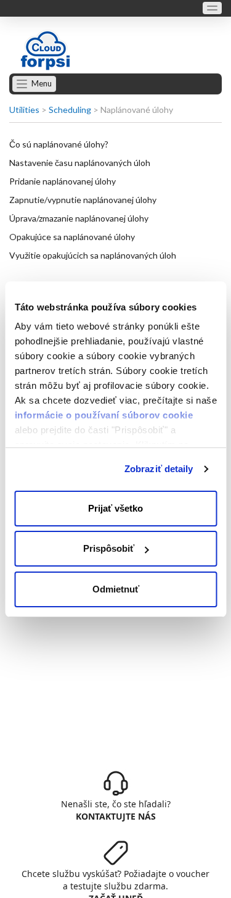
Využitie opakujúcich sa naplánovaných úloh (92, 255)
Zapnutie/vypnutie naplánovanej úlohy (82, 199)
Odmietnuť (115, 589)
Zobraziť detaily (158, 469)
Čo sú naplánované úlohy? (58, 144)
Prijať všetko (115, 508)
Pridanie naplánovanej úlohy (62, 181)
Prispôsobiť (108, 548)
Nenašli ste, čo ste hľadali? (116, 810)
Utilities (24, 109)
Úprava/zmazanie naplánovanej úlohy (78, 218)
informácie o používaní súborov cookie (103, 415)
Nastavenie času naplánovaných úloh (79, 162)
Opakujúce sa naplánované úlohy (72, 236)
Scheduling (70, 109)
